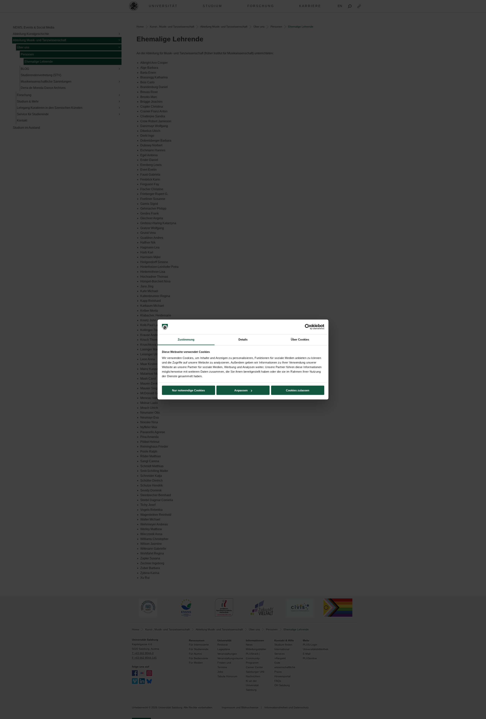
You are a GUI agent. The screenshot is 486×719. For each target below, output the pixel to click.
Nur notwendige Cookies (188, 390)
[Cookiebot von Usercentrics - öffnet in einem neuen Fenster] (307, 327)
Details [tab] (243, 339)
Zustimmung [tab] (186, 339)
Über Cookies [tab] (300, 339)
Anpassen (241, 390)
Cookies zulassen (297, 390)
